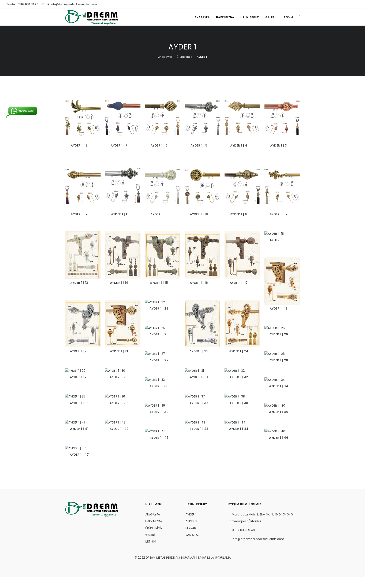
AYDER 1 (202, 57)
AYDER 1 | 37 (198, 403)
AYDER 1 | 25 (159, 334)
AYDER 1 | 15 (159, 283)
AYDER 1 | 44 (238, 429)
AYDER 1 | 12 (279, 214)
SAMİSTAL (192, 535)
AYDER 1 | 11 (238, 214)
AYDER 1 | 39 (159, 412)
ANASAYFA (202, 17)
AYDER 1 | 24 (238, 351)
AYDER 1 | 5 (199, 145)
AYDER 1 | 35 (79, 403)
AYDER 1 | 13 (79, 283)
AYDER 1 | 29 (79, 377)
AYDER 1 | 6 (159, 145)
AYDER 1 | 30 (119, 377)
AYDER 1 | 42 (119, 429)
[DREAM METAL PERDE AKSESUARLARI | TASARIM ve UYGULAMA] (91, 509)
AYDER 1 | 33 (159, 386)
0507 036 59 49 (243, 530)
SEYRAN (190, 528)
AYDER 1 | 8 (79, 145)
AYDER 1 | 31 (199, 377)
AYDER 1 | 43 (198, 429)
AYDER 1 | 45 (159, 438)
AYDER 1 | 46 (278, 438)
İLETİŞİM (287, 17)
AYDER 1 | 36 (119, 403)
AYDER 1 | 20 (79, 351)
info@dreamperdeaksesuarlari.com (258, 539)
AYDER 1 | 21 (119, 351)
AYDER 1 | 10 (199, 214)
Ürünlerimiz (184, 57)
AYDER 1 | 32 (238, 377)
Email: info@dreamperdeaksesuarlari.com (69, 4)
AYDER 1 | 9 (159, 214)
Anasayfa (165, 57)
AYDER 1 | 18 (279, 240)
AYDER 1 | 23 (198, 351)
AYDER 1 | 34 (278, 386)
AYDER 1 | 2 (79, 214)
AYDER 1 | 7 (119, 145)
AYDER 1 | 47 (79, 454)
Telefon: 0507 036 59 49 (22, 4)
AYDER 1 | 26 (278, 334)
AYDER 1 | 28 (278, 360)
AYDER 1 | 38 (238, 403)
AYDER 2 (191, 521)
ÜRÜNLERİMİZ (249, 17)
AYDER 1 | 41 (79, 429)
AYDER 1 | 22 (159, 308)
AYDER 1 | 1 (119, 214)
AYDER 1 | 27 (159, 360)
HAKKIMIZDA (225, 17)
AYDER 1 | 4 (238, 145)
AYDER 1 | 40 (278, 412)
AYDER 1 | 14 (119, 283)
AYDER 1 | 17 (239, 283)
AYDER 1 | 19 (279, 308)
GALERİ (270, 17)
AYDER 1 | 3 (278, 145)
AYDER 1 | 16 (199, 283)
